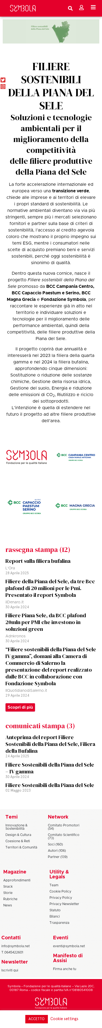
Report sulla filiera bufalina (37, 561)
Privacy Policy (61, 897)
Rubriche (10, 899)
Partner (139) (57, 857)
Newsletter (14, 962)
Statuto (55, 910)
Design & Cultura (18, 834)
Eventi (60, 938)
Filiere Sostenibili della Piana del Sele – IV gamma (49, 768)
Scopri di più (20, 707)
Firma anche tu (64, 969)
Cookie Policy (60, 891)
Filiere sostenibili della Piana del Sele (51, 86)
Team (54, 885)
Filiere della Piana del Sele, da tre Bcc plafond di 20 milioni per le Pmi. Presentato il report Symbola (50, 588)
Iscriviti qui (9, 970)
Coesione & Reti (17, 841)
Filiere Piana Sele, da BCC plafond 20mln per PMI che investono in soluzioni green (45, 622)
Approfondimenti (16, 880)
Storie (8, 892)
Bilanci (55, 916)
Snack (8, 886)
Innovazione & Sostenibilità (16, 827)
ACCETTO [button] (37, 1019)
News (7, 905)
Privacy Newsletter (64, 904)
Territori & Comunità (21, 847)
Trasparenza (59, 922)
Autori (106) (57, 850)
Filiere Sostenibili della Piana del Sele (49, 785)
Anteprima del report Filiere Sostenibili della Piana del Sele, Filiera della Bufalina (50, 744)
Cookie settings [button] (64, 1019)
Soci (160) (55, 844)
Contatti (11, 938)
